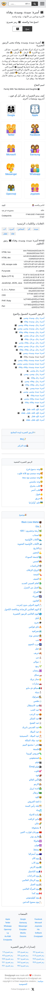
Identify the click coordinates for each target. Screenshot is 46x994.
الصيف (37, 578)
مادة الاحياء (35, 814)
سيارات (37, 683)
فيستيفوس (35, 757)
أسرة (12, 229)
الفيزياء (37, 596)
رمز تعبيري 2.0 (23, 952)
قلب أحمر (37, 489)
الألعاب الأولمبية (33, 539)
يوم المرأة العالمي (32, 888)
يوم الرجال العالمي (32, 880)
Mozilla (23, 933)
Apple (35, 115)
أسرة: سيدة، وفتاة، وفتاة (32, 402)
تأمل (38, 618)
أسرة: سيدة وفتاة (35, 395)
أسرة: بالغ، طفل (35, 416)
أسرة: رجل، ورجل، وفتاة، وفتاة (30, 349)
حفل (38, 648)
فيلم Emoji (35, 766)
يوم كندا (37, 893)
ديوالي (37, 661)
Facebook (35, 134)
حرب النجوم (35, 644)
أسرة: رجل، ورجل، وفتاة (32, 339)
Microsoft (11, 154)
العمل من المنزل (33, 587)
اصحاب (37, 535)
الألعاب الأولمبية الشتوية (30, 543)
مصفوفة (37, 827)
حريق (39, 498)
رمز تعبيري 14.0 (23, 962)
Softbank (38, 933)
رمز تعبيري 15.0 (38, 962)
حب (39, 639)
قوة (39, 775)
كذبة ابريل (36, 788)
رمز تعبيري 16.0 (23, 965)
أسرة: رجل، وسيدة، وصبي (32, 317)
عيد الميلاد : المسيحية (31, 735)
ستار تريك (36, 679)
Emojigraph (38, 936)
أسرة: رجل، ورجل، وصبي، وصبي (29, 346)
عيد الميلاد (36, 731)
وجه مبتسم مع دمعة (32, 477)
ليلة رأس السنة (33, 805)
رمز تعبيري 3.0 (38, 952)
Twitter (11, 134)
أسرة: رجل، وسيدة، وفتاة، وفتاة (29, 332)
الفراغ (38, 591)
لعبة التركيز (23, 445)
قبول (39, 494)
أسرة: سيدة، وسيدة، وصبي (31, 353)
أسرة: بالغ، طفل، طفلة (33, 419)
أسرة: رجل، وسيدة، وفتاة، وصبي (29, 324)
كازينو (38, 783)
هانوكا (38, 840)
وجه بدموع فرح (34, 469)
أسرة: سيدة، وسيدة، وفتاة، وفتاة (29, 367)
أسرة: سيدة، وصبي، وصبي (31, 391)
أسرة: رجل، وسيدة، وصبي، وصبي (29, 328)
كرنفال (37, 792)
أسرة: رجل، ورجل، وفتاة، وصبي (29, 342)
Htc (38, 929)
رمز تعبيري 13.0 (38, 958)
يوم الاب (37, 862)
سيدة (36, 229)
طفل (5, 233)
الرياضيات (36, 565)
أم (29, 229)
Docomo (23, 936)
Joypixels (35, 193)
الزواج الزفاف (34, 569)
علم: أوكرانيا (36, 502)
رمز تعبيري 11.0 (38, 955)
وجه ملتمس (36, 481)
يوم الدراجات (34, 875)
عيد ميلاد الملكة (33, 740)
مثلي (38, 823)
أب (4, 229)
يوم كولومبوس (34, 897)
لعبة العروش (35, 801)
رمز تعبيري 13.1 (7, 962)
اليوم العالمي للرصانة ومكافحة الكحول (23, 609)
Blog (23, 438)
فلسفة (37, 749)
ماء (39, 810)
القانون (37, 600)
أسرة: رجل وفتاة (35, 377)
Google (11, 115)
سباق (38, 674)
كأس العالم (35, 779)
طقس (37, 700)
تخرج (38, 622)
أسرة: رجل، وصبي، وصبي (32, 374)
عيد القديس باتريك (32, 727)
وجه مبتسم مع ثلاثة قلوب (30, 473)
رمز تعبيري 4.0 (7, 955)
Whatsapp (35, 174)
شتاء (38, 692)
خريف (38, 652)
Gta (39, 526)
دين (39, 657)
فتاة (12, 233)
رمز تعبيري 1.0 (7, 952)
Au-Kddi (8, 936)
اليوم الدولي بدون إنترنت (29, 604)
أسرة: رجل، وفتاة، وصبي (32, 381)
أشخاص (21, 229)
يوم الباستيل (35, 871)
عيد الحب (36, 709)
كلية (38, 797)
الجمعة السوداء (33, 556)
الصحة (37, 574)
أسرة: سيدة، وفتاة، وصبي (32, 398)
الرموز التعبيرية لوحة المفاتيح (23, 432)
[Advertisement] (23, 35)
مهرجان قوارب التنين (31, 831)
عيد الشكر (36, 718)
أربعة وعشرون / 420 (31, 530)
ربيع (39, 666)
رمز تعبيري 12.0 (7, 958)
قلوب (38, 770)
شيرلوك (37, 696)
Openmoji (11, 193)
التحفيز (37, 552)
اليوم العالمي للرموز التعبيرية (27, 613)
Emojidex (23, 929)
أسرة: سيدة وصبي (35, 388)
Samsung (35, 154)
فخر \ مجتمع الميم (32, 744)
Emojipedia (7, 939)
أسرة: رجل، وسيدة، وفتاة (32, 321)
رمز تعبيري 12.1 (23, 958)
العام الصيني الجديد (32, 583)
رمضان (37, 670)
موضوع (23, 514)
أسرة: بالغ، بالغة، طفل (33, 409)
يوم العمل (36, 884)
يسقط (37, 849)
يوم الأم (37, 858)
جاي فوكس (35, 626)
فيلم (38, 762)
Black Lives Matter (32, 521)
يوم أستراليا (35, 853)
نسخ (27, 28)
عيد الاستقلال (34, 705)
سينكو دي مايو (34, 687)
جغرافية (37, 631)
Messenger (11, 174)
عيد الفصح (36, 722)
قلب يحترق (36, 485)
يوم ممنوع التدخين (32, 901)
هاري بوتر (36, 836)
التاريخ (37, 548)
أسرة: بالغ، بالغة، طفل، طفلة (30, 412)
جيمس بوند (35, 635)
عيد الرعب (35, 714)
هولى (38, 845)
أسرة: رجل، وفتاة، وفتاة (32, 384)
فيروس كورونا (34, 753)
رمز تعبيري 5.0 (23, 955)
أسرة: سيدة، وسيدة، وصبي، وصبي (28, 363)
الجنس (37, 561)
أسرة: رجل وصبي (35, 370)
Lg (8, 933)
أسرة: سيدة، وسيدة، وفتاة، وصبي (29, 360)
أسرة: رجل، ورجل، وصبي (32, 335)
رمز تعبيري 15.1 (7, 965)
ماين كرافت (35, 818)
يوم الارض (36, 866)
